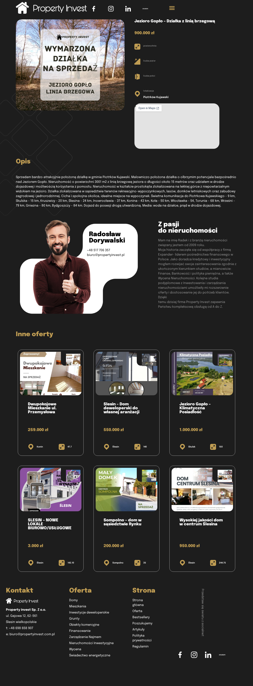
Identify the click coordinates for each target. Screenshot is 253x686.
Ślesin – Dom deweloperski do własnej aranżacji (121, 408)
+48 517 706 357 (98, 250)
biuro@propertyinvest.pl (106, 255)
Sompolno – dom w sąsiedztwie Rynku (123, 522)
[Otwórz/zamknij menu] (172, 8)
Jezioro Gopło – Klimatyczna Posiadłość (195, 408)
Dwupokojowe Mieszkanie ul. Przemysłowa (42, 408)
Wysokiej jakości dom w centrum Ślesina (201, 522)
